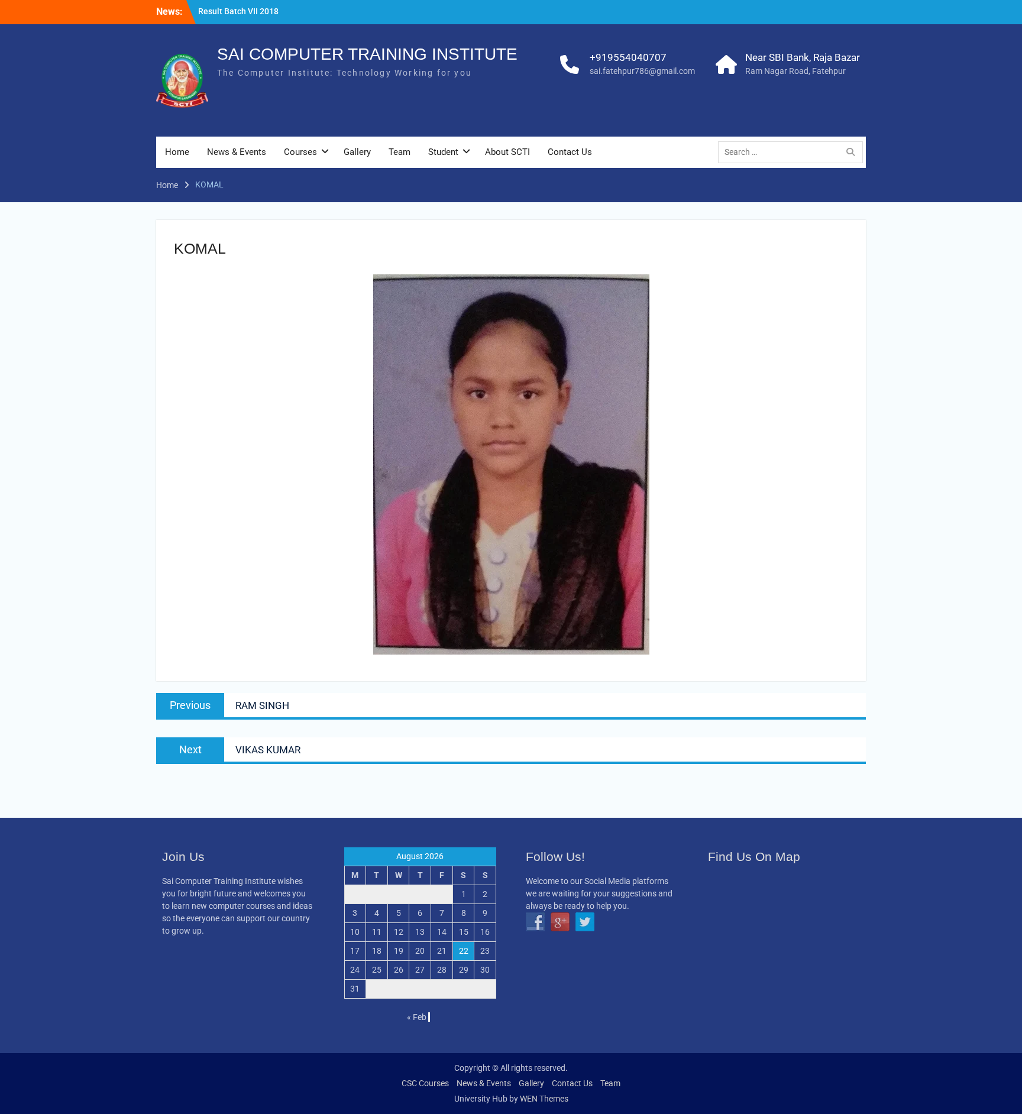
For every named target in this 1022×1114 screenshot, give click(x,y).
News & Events (236, 152)
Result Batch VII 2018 (238, 11)
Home (177, 152)
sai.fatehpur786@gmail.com (642, 71)
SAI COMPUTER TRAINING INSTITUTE (367, 54)
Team (399, 152)
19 (398, 951)
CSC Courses (425, 1083)
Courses (300, 152)
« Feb (416, 1017)
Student (443, 152)
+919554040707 (628, 57)
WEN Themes (544, 1098)
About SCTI (507, 152)
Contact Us (570, 152)
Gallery (357, 152)
